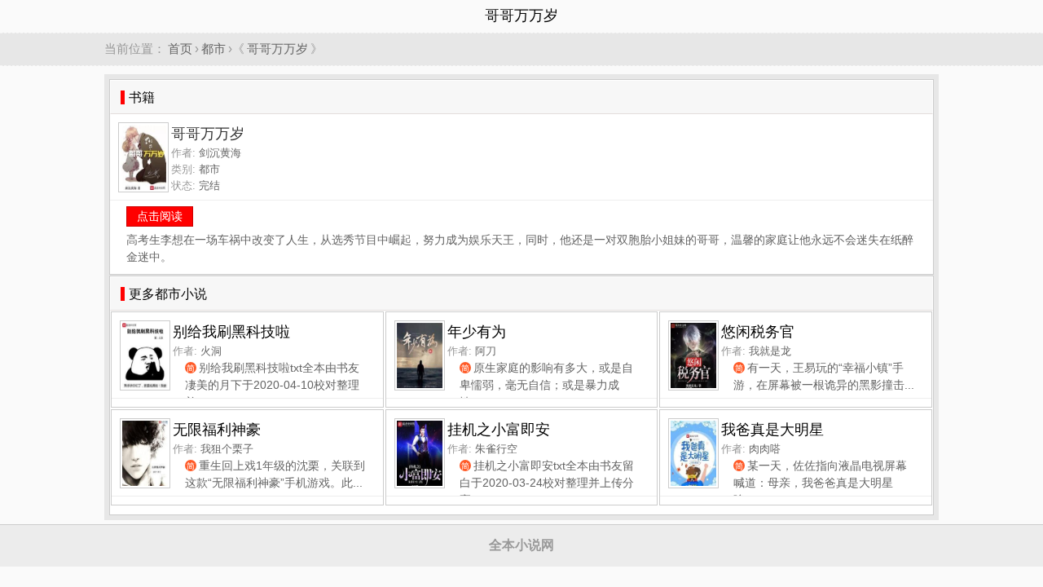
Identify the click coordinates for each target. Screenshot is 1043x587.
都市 (213, 48)
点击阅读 (160, 216)
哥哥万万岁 (277, 48)
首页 (180, 48)
